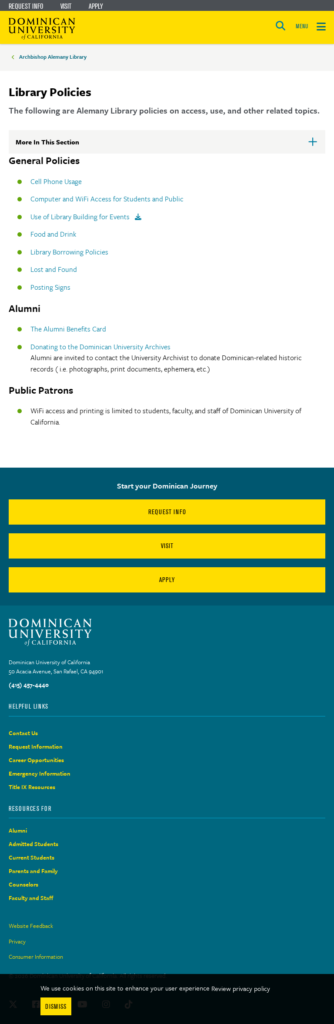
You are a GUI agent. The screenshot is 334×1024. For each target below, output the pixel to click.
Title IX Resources (32, 787)
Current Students (31, 857)
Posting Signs (50, 287)
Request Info (26, 6)
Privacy (17, 941)
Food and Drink (53, 234)
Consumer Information (36, 956)
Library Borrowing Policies (69, 252)
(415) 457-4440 (29, 684)
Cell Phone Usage (56, 181)
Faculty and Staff (31, 897)
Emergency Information (39, 773)
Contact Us (23, 733)
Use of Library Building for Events (80, 216)
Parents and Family (33, 871)
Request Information (36, 746)
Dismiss (56, 1006)
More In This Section (61, 145)
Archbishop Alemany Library (53, 56)
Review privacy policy (240, 988)
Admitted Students (33, 844)
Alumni (18, 830)
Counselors (23, 884)
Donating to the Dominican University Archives (101, 346)
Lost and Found (53, 269)
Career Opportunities (36, 760)
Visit (65, 6)
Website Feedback (31, 925)
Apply (96, 6)
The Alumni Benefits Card (68, 329)
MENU (302, 26)
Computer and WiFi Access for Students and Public (107, 199)
